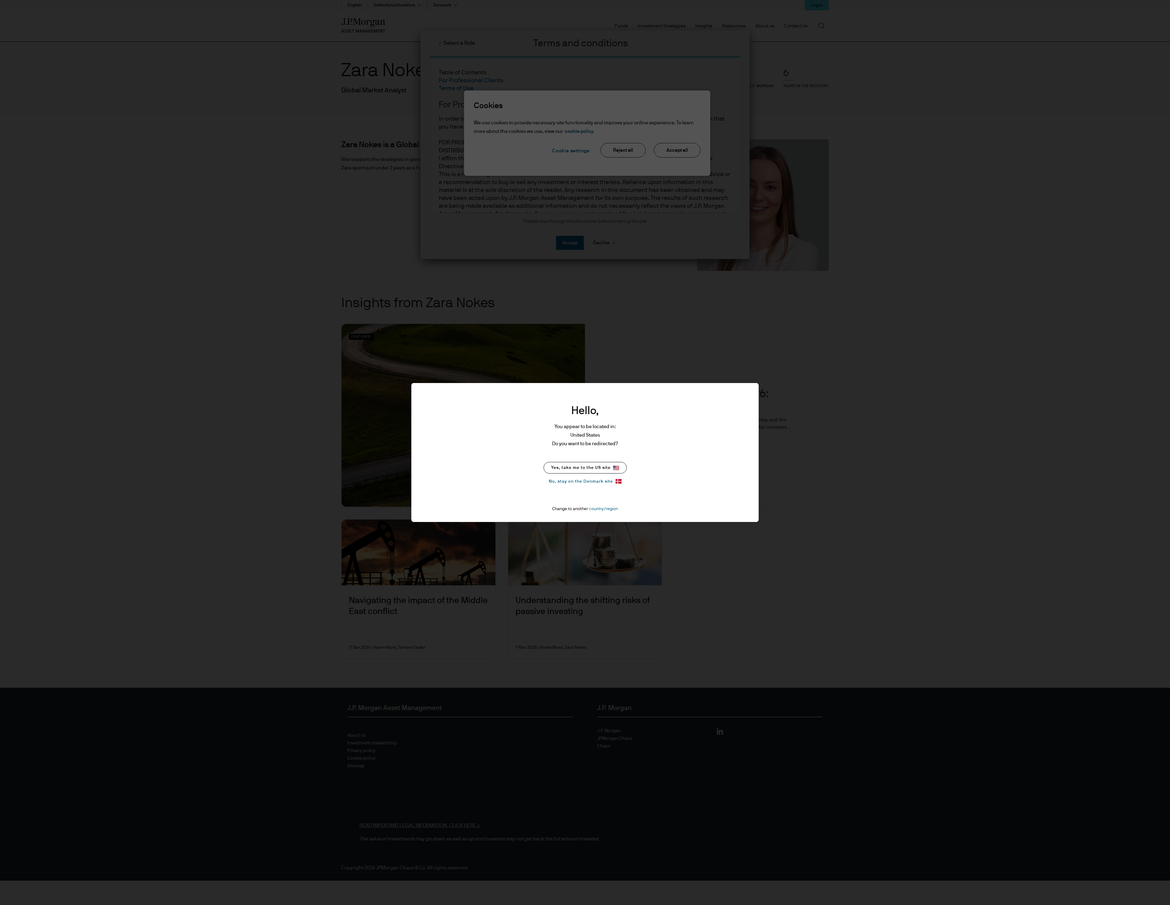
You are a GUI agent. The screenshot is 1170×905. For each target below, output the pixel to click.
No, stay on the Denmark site (581, 481)
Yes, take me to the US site (581, 468)
